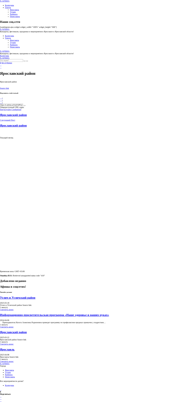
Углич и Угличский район (17, 297)
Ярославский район (13, 332)
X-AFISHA (4, 1)
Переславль (15, 16)
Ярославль (14, 10)
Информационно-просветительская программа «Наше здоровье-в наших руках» (54, 315)
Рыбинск (14, 14)
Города (8, 7)
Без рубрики (7, 63)
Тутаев (13, 12)
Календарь (9, 5)
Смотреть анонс (7, 310)
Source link (4, 88)
